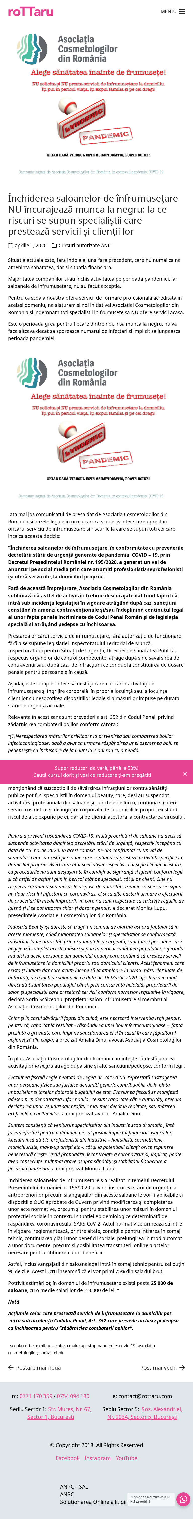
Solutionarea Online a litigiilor (96, 1502)
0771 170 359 (36, 1396)
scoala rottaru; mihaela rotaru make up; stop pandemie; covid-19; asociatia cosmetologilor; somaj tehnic (81, 1349)
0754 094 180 (73, 1396)
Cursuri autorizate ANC (85, 245)
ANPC (67, 1494)
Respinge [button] (185, 774)
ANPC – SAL (74, 1486)
